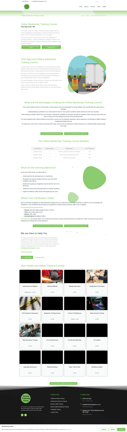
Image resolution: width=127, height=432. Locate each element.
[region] (63, 428)
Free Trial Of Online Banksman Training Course (76, 133)
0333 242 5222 (27, 257)
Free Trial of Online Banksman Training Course (51, 47)
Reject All (113, 429)
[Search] (104, 1)
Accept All (121, 429)
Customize (104, 429)
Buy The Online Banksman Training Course (31, 47)
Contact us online (39, 257)
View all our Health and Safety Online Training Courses (63, 383)
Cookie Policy (69, 429)
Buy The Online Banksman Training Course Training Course (48, 225)
